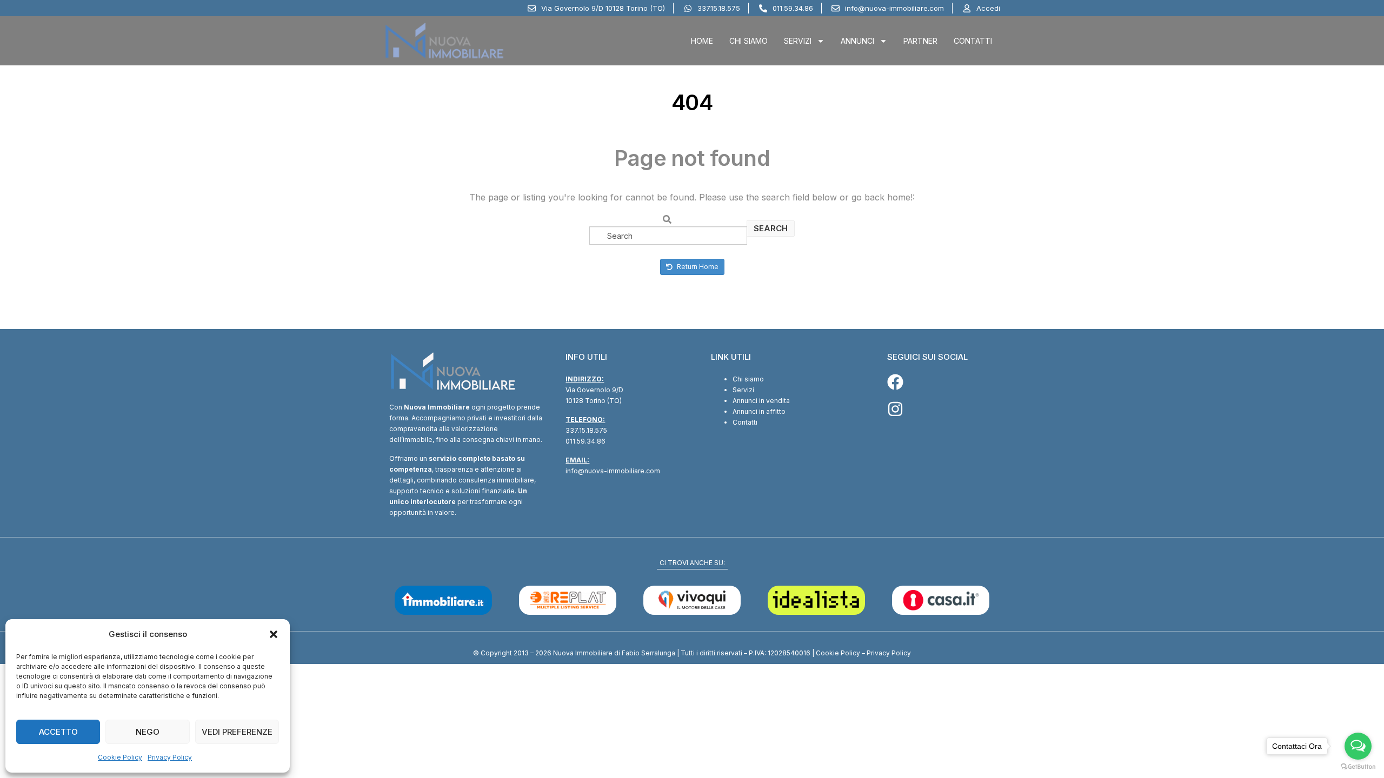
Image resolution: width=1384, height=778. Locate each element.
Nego (147, 732)
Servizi (797, 40)
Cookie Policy (120, 757)
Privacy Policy (170, 757)
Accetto (58, 732)
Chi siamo (748, 379)
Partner (920, 40)
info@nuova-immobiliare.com (612, 471)
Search (771, 228)
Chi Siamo (748, 40)
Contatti (973, 40)
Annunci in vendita (761, 401)
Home (702, 40)
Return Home (696, 267)
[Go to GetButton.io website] (1358, 766)
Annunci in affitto (759, 411)
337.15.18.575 (586, 430)
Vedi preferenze (237, 732)
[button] (273, 634)
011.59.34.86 (585, 441)
